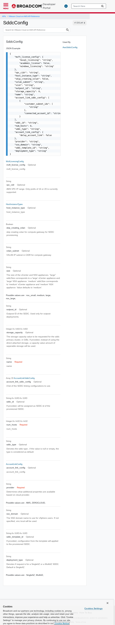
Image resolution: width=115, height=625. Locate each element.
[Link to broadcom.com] (27, 6)
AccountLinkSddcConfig (24, 378)
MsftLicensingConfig (15, 161)
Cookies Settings (93, 608)
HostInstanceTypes (14, 204)
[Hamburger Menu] (5, 4)
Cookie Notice (61, 623)
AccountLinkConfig (14, 464)
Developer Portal (49, 6)
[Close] (107, 603)
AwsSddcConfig (70, 47)
